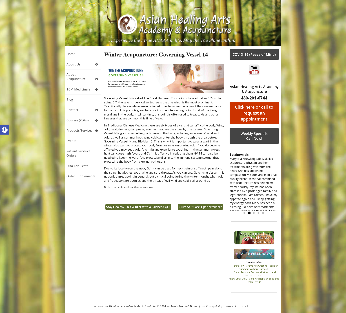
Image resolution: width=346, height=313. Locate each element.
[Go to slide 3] (254, 213)
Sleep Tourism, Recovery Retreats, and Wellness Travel (255, 274)
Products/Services (79, 130)
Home (70, 54)
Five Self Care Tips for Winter (200, 207)
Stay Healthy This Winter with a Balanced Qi (138, 207)
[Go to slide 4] (258, 213)
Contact (72, 110)
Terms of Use (197, 306)
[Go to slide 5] (263, 213)
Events (71, 141)
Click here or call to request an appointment (254, 113)
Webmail (231, 306)
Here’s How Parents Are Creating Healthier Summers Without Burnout (255, 267)
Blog (69, 99)
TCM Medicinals (78, 89)
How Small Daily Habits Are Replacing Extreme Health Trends (254, 280)
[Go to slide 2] (249, 213)
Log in (245, 306)
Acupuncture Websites (106, 306)
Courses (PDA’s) (77, 120)
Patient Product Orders (78, 153)
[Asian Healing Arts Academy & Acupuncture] (173, 23)
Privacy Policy (214, 306)
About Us (73, 64)
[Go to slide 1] (244, 213)
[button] (4, 130)
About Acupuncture (76, 76)
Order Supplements (81, 176)
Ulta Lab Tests (77, 166)
